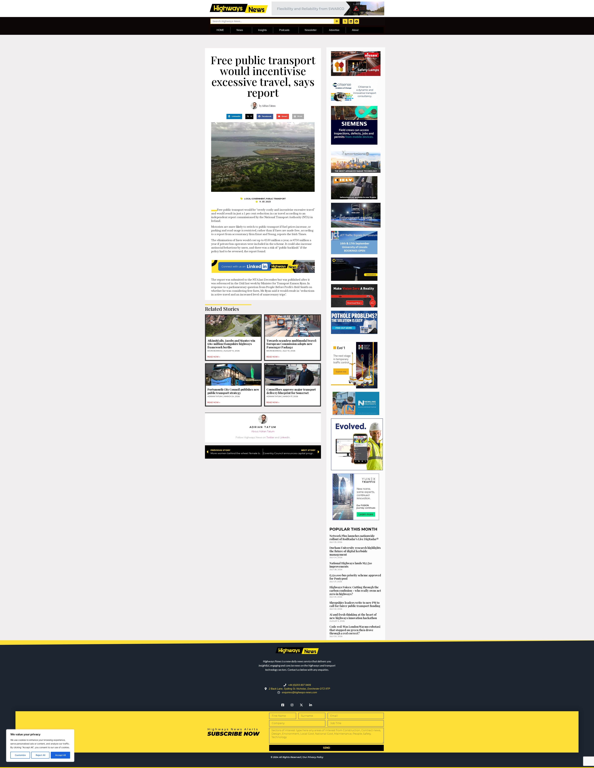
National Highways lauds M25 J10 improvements (350, 564)
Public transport (276, 198)
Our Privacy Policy (313, 757)
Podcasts (284, 30)
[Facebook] (356, 21)
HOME (220, 30)
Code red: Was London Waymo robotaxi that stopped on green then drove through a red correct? (354, 630)
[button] (234, 116)
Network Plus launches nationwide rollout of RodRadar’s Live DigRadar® (354, 537)
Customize (20, 755)
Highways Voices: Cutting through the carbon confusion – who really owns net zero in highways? (355, 590)
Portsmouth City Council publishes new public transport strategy (233, 391)
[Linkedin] (350, 21)
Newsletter (310, 30)
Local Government (254, 198)
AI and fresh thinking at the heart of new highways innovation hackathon (353, 616)
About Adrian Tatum (262, 431)
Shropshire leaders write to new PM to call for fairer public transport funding (354, 604)
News (240, 30)
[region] (40, 745)
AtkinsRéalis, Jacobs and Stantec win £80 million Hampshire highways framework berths (231, 344)
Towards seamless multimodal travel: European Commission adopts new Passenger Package (292, 344)
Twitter (270, 437)
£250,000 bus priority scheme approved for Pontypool (355, 577)
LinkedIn (285, 437)
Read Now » (213, 357)
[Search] (336, 21)
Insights (262, 30)
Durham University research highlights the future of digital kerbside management (355, 551)
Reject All (40, 755)
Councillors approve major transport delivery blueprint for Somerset (291, 391)
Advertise (334, 30)
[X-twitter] (345, 21)
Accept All (60, 755)
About (355, 30)
